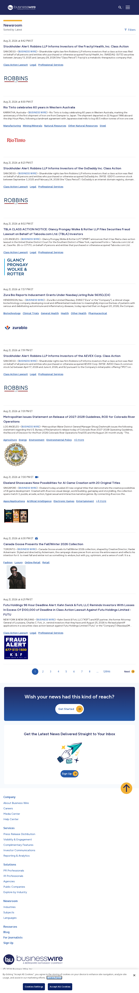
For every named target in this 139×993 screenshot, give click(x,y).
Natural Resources (55, 125)
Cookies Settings (34, 986)
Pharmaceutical (97, 313)
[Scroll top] (126, 788)
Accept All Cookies (60, 986)
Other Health (78, 313)
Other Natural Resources (83, 125)
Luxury (19, 562)
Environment (36, 439)
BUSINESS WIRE (27, 51)
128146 (106, 671)
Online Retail (32, 562)
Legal (33, 64)
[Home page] (22, 7)
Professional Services (50, 64)
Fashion (8, 562)
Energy (23, 439)
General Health (50, 313)
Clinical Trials (31, 313)
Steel (103, 125)
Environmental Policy (59, 439)
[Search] (120, 7)
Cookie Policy (54, 977)
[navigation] (127, 7)
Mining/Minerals (32, 125)
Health (65, 313)
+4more (101, 501)
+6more (79, 439)
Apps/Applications (14, 501)
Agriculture (10, 439)
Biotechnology (12, 313)
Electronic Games (64, 501)
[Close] (134, 975)
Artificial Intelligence (39, 501)
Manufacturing (12, 125)
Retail (45, 562)
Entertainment (85, 501)
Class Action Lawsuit (15, 64)
